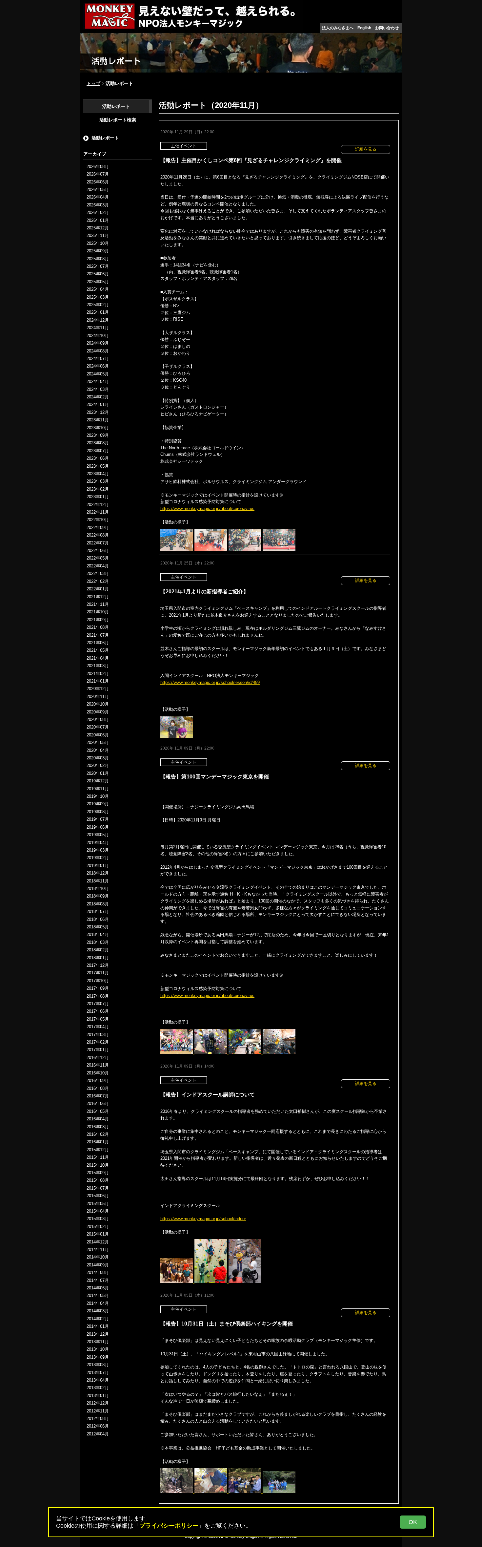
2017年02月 (98, 1042)
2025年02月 (98, 305)
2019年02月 (98, 858)
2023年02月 (98, 489)
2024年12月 (98, 320)
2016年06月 (98, 1103)
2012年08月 (98, 1418)
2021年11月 (98, 604)
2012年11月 (98, 1411)
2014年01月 (98, 1326)
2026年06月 (98, 182)
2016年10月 (98, 1072)
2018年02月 (98, 950)
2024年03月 (98, 389)
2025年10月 (98, 243)
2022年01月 (98, 589)
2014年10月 (98, 1257)
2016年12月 (98, 1057)
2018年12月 (98, 873)
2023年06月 (98, 458)
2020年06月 (98, 734)
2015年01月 (98, 1234)
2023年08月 (98, 443)
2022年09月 (98, 527)
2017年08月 (98, 996)
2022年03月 (98, 573)
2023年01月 (98, 497)
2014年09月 (98, 1265)
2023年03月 (98, 481)
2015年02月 (98, 1226)
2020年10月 (98, 704)
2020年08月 (98, 719)
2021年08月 (98, 627)
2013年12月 (98, 1334)
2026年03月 (98, 204)
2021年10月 (98, 612)
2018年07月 (98, 911)
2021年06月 (98, 643)
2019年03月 (98, 850)
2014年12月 (98, 1242)
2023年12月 (98, 412)
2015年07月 (98, 1188)
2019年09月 (98, 804)
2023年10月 (98, 427)
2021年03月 (98, 666)
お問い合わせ (387, 28)
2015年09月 (98, 1173)
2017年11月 (98, 973)
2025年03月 (98, 297)
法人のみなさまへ (337, 28)
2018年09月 (98, 896)
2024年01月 (98, 404)
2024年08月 (98, 351)
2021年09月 (98, 619)
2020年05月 (98, 742)
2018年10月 (98, 888)
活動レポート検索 (117, 120)
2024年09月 (98, 343)
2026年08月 (98, 166)
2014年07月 (98, 1280)
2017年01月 (98, 1050)
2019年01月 (98, 865)
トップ (93, 83)
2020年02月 (98, 765)
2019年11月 (98, 788)
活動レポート (116, 106)
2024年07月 (98, 358)
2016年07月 (98, 1096)
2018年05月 (98, 927)
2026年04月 (98, 197)
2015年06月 (98, 1196)
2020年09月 (98, 712)
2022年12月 (98, 504)
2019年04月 (98, 842)
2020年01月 (98, 773)
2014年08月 (98, 1272)
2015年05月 (98, 1203)
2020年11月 (98, 696)
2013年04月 (98, 1380)
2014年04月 (98, 1303)
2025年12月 (98, 228)
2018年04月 (98, 934)
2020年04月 (98, 750)
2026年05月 (98, 189)
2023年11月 (98, 420)
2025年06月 (98, 274)
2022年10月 (98, 520)
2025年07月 (98, 266)
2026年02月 (98, 212)
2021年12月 (98, 596)
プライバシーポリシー (168, 1525)
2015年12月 (98, 1149)
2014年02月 (98, 1318)
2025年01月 (98, 312)
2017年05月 (98, 1019)
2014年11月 (98, 1249)
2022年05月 (98, 558)
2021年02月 (98, 673)
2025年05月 (98, 282)
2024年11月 (98, 328)
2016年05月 (98, 1111)
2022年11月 (98, 512)
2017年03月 (98, 1034)
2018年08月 (98, 903)
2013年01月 (98, 1395)
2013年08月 (98, 1365)
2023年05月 (98, 466)
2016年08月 (98, 1088)
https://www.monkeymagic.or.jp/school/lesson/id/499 (210, 682)
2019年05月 (98, 835)
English (364, 28)
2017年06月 (98, 1011)
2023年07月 (98, 450)
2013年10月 (98, 1349)
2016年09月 (98, 1080)
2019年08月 (98, 812)
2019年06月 (98, 827)
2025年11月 (98, 235)
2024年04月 (98, 381)
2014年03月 (98, 1311)
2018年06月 (98, 919)
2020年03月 (98, 758)
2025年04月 (98, 289)
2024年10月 (98, 335)
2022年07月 (98, 542)
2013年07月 (98, 1372)
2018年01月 (98, 957)
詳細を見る (365, 149)
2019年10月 (98, 796)
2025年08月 (98, 258)
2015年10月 (98, 1165)
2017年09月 (98, 988)
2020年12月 (98, 689)
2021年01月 (98, 681)
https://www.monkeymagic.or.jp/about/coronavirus (207, 508)
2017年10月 (98, 980)
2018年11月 (98, 881)
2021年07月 (98, 635)
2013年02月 (98, 1388)
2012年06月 (98, 1426)
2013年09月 (98, 1357)
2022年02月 (98, 581)
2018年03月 (98, 942)
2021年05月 (98, 650)
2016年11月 (98, 1065)
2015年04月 (98, 1211)
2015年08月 (98, 1180)
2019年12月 (98, 781)
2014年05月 (98, 1295)
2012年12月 (98, 1403)
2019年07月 (98, 819)
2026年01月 (98, 220)
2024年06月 (98, 366)
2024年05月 (98, 373)
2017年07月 (98, 1004)
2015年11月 (98, 1157)
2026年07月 (98, 174)
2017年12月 (98, 965)
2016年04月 (98, 1119)
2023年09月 (98, 435)
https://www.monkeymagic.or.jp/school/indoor (203, 1218)
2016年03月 (98, 1126)
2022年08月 (98, 535)
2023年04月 (98, 474)
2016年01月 (98, 1142)
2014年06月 (98, 1288)
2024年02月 (98, 397)
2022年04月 (98, 566)
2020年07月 (98, 727)
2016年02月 (98, 1134)
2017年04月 (98, 1027)
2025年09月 (98, 251)
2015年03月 (98, 1219)
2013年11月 (98, 1342)
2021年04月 (98, 658)
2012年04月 (98, 1433)
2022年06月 (98, 550)
